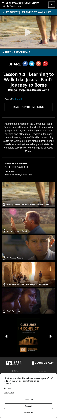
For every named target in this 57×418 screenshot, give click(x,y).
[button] (6, 335)
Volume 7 (17, 99)
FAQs (15, 371)
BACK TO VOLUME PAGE (28, 107)
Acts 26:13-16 (23, 167)
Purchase (17, 52)
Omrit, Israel (27, 175)
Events (42, 371)
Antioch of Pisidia (12, 175)
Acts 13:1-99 (10, 167)
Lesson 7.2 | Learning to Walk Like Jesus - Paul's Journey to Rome (30, 12)
